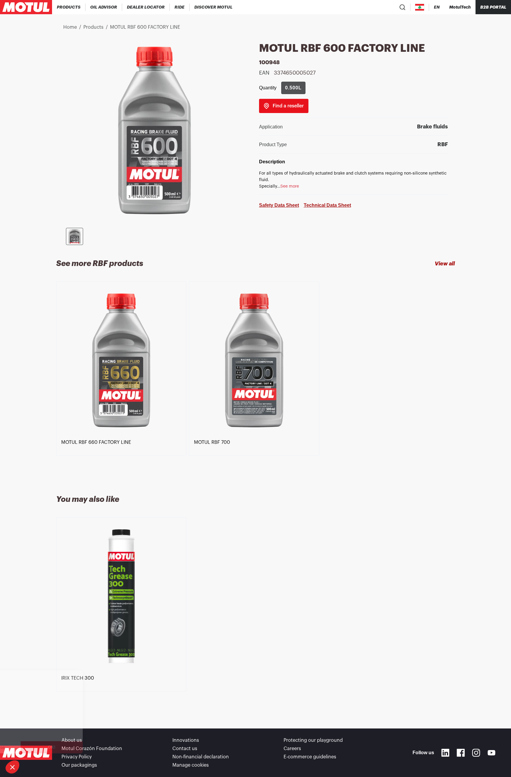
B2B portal (493, 7)
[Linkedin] (445, 753)
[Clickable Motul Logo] (26, 7)
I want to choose (37, 747)
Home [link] (70, 27)
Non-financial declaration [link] (200, 757)
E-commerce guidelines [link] (310, 757)
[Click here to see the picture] (74, 236)
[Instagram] (476, 753)
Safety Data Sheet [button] (279, 205)
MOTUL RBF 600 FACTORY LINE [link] (145, 27)
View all (445, 263)
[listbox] (255, 381)
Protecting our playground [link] (313, 740)
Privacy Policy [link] (77, 757)
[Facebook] (461, 753)
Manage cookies (190, 765)
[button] (12, 767)
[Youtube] (491, 753)
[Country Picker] (419, 7)
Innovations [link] (185, 740)
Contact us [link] (184, 748)
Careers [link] (292, 748)
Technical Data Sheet (327, 205)
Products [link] (93, 27)
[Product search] (402, 7)
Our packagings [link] (79, 765)
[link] (180, 7)
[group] (293, 88)
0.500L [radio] (293, 87)
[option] (122, 381)
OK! (99, 747)
